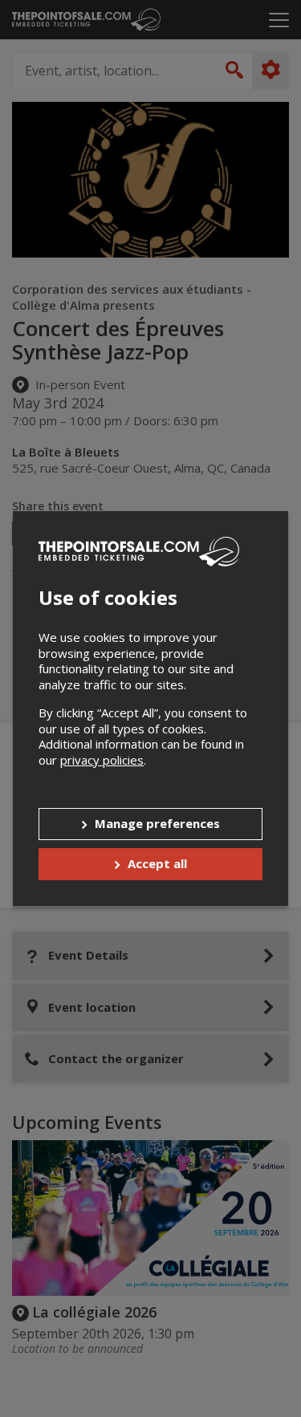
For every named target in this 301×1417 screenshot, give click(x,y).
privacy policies (102, 760)
